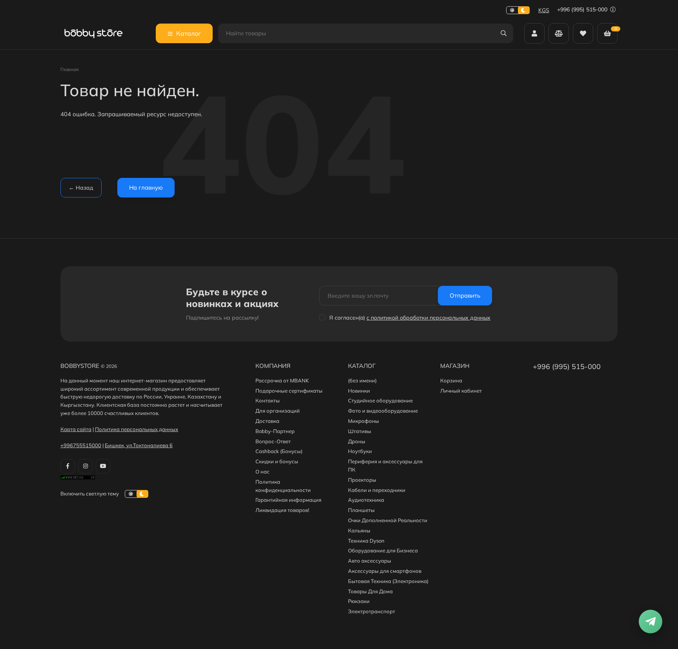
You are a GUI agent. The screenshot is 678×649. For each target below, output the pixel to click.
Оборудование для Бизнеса (383, 550)
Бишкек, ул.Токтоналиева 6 (139, 445)
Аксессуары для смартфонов (384, 571)
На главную (146, 187)
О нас (262, 471)
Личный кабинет (461, 391)
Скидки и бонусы (276, 461)
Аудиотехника (366, 500)
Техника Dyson (366, 540)
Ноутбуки (360, 451)
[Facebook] (67, 466)
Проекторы (362, 480)
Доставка (267, 421)
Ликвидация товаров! (282, 510)
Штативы (359, 431)
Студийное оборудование (380, 400)
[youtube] (103, 466)
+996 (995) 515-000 (583, 9)
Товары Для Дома (370, 591)
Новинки (359, 391)
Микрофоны (363, 421)
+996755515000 (80, 445)
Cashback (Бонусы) (279, 451)
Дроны (356, 441)
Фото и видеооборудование (383, 411)
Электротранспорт (371, 611)
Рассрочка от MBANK (282, 380)
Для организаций (277, 411)
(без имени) (362, 380)
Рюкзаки (359, 601)
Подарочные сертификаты (289, 391)
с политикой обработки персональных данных (428, 317)
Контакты (267, 400)
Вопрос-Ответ (273, 441)
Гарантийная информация (288, 500)
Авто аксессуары (369, 561)
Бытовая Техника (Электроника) (388, 581)
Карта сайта (75, 429)
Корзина (451, 380)
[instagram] (85, 466)
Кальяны (359, 530)
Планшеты (361, 510)
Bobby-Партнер (275, 431)
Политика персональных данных (136, 429)
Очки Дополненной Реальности (387, 520)
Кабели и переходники (376, 490)
